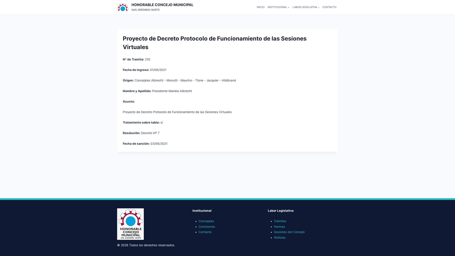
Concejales (206, 221)
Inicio (261, 7)
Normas (279, 226)
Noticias (279, 237)
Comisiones (207, 226)
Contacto (329, 7)
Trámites (280, 221)
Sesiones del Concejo (289, 232)
